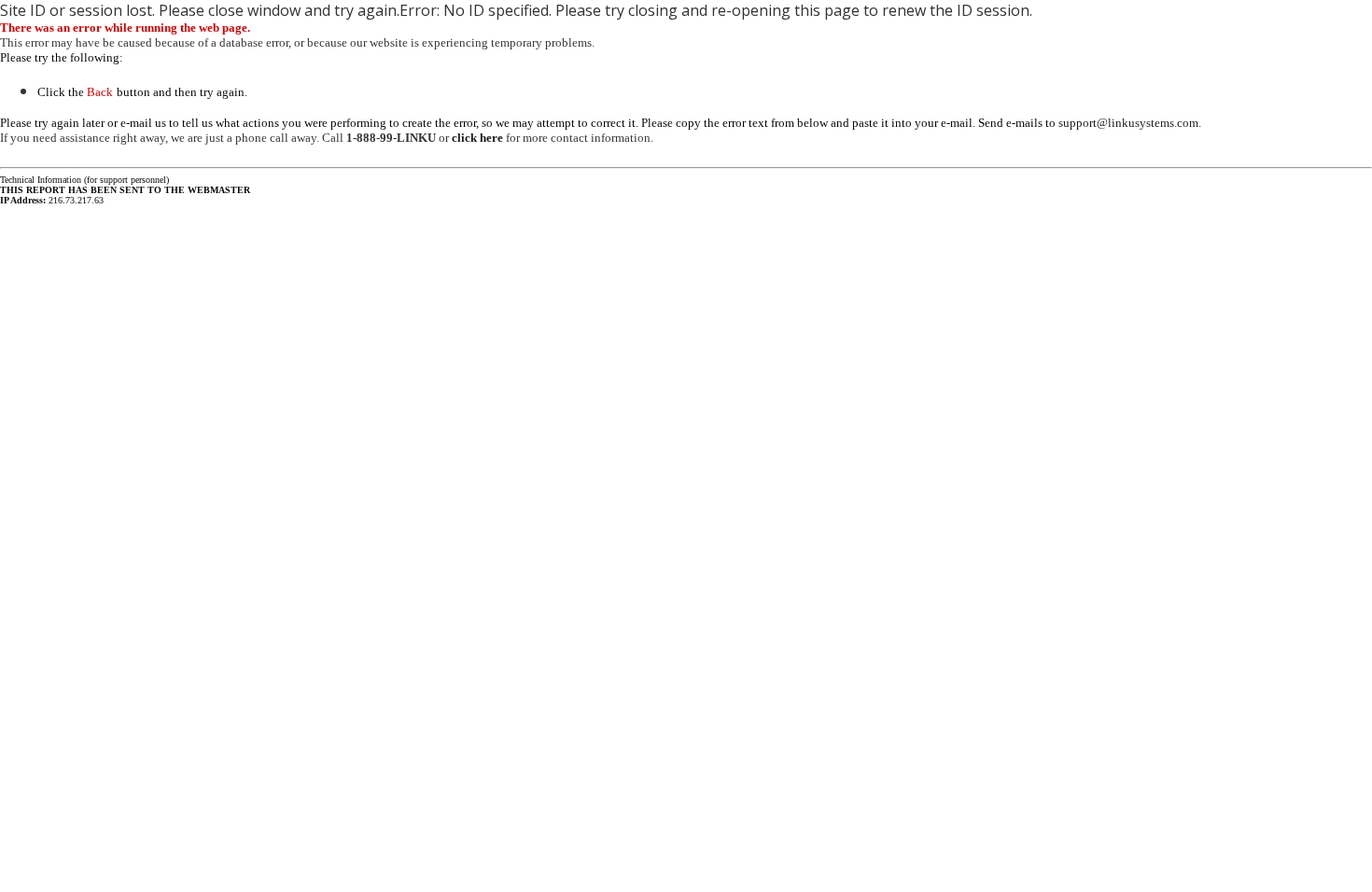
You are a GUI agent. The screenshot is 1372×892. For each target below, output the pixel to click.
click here (477, 138)
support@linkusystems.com (1128, 123)
